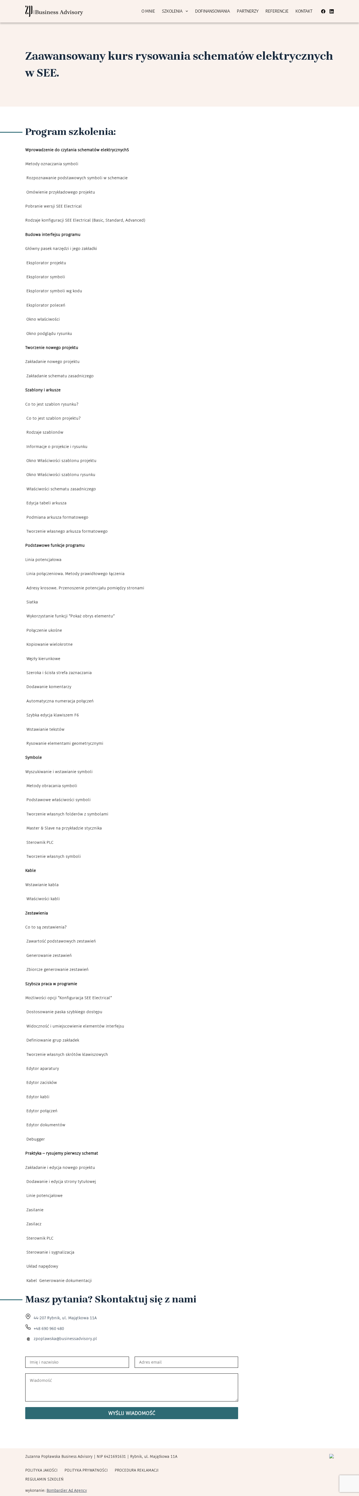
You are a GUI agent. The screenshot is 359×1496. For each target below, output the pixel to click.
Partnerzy (247, 11)
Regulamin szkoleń (44, 1479)
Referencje (276, 11)
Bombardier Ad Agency (67, 1490)
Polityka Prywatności (86, 1470)
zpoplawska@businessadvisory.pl (65, 1338)
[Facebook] (323, 11)
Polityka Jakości (41, 1470)
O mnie (148, 11)
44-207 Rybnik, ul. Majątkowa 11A (65, 1317)
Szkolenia (172, 11)
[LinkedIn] (332, 11)
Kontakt (303, 11)
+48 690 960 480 (49, 1328)
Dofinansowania (212, 11)
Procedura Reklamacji (136, 1470)
